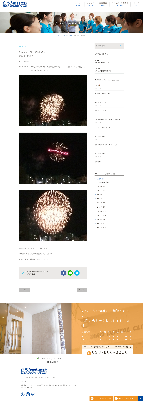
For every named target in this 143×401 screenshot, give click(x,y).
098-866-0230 (110, 352)
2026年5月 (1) (104, 182)
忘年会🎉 (98, 85)
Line (70, 273)
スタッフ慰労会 (100, 136)
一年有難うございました (102, 128)
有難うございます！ (101, 102)
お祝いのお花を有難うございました (106, 145)
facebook (63, 273)
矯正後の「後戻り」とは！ (103, 94)
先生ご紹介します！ (101, 111)
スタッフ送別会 (100, 153)
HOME (59, 35)
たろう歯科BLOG (67, 35)
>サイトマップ (26, 381)
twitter (77, 273)
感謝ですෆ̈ (98, 162)
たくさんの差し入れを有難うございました (108, 119)
